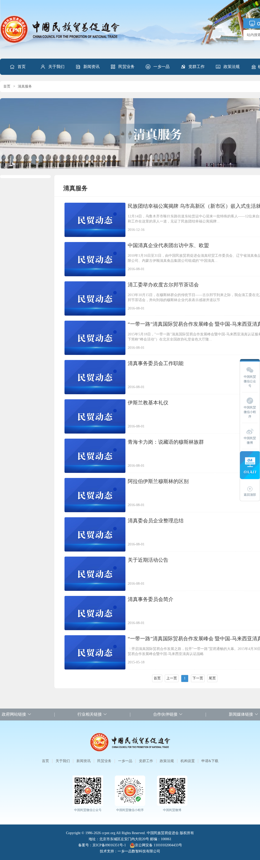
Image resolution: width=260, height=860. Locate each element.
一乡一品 (161, 66)
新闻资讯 (91, 66)
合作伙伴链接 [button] (165, 714)
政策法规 (231, 66)
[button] (52, 67)
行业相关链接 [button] (89, 714)
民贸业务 (126, 66)
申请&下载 (209, 761)
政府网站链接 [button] (14, 714)
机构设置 (188, 761)
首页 (22, 66)
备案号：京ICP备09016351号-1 (102, 845)
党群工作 (196, 66)
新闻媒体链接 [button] (241, 714)
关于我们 (56, 66)
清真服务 (25, 86)
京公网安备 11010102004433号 (158, 845)
